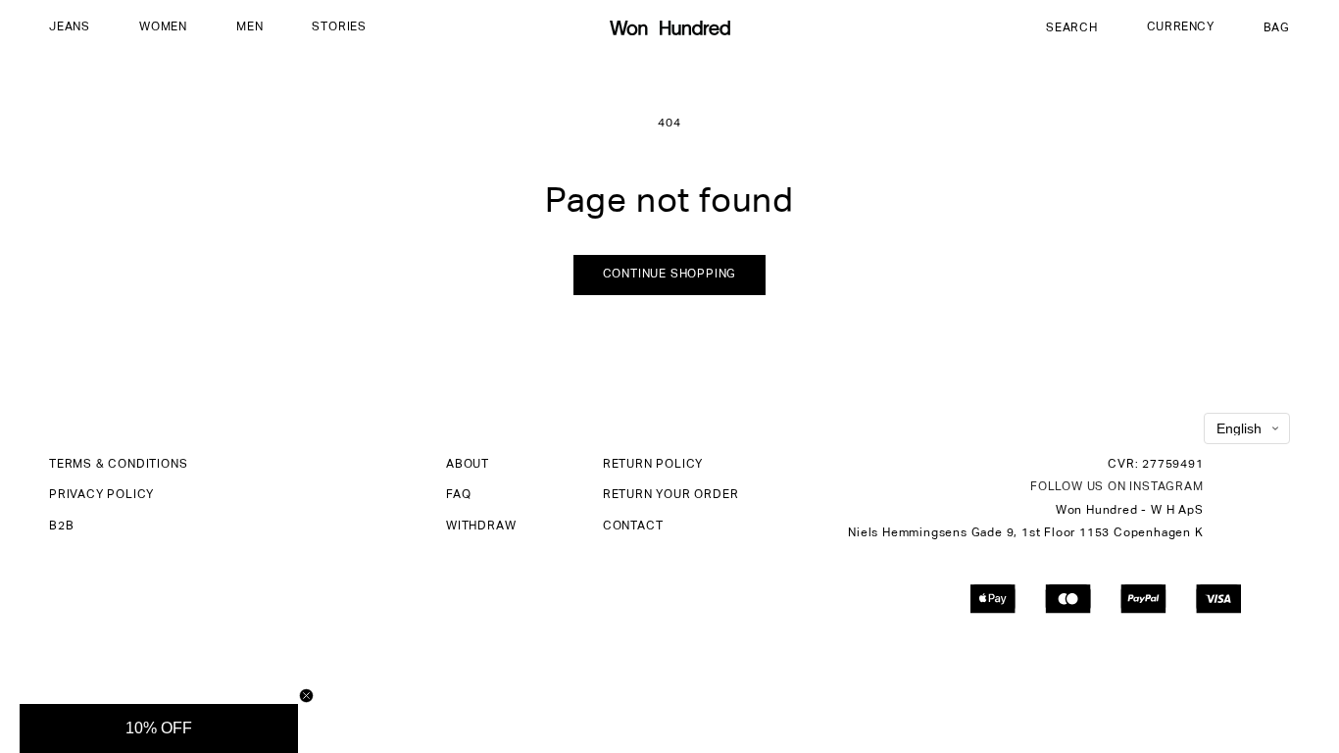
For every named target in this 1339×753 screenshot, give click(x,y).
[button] (70, 28)
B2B (61, 526)
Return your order (671, 495)
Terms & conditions (118, 465)
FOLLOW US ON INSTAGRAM (1117, 487)
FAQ (458, 495)
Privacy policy (101, 495)
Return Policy (653, 465)
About (467, 465)
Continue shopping (670, 274)
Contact (633, 526)
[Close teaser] (306, 695)
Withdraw (481, 526)
